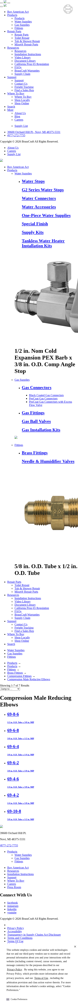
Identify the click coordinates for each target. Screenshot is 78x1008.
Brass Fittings (35, 452)
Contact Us (21, 83)
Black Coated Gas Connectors (46, 395)
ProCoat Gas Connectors (43, 398)
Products (12, 15)
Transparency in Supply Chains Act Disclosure (34, 934)
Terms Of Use (15, 941)
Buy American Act (18, 11)
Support (11, 77)
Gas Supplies (22, 24)
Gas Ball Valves (36, 421)
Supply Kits (33, 232)
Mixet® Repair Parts (26, 44)
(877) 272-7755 (16, 135)
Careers (19, 119)
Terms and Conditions (19, 937)
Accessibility (14, 931)
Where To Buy (15, 93)
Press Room (14, 887)
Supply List (21, 125)
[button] (17, 999)
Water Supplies (23, 21)
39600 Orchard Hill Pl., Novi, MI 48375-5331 (33, 132)
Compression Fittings (19, 676)
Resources (13, 47)
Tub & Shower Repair (27, 41)
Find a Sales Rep (24, 90)
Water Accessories (39, 206)
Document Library (25, 60)
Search (11, 106)
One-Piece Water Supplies (46, 215)
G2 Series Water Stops (43, 189)
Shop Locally (22, 100)
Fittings (19, 28)
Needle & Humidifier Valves (48, 461)
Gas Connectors (36, 387)
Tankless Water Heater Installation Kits (43, 243)
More (10, 109)
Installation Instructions (28, 54)
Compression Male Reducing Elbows (28, 679)
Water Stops (33, 181)
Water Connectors (39, 198)
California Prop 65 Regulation (32, 64)
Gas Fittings (33, 412)
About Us (20, 113)
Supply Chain (22, 73)
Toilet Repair (22, 37)
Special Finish (35, 223)
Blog (17, 116)
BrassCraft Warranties (27, 70)
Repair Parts (14, 31)
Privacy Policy (15, 928)
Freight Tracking (24, 87)
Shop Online (22, 103)
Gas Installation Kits (41, 429)
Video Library (23, 57)
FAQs (18, 67)
